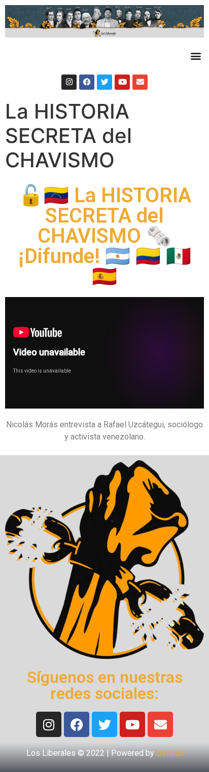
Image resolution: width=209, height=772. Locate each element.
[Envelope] (140, 82)
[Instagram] (69, 82)
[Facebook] (86, 82)
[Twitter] (104, 82)
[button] (195, 56)
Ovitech (169, 753)
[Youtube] (122, 82)
